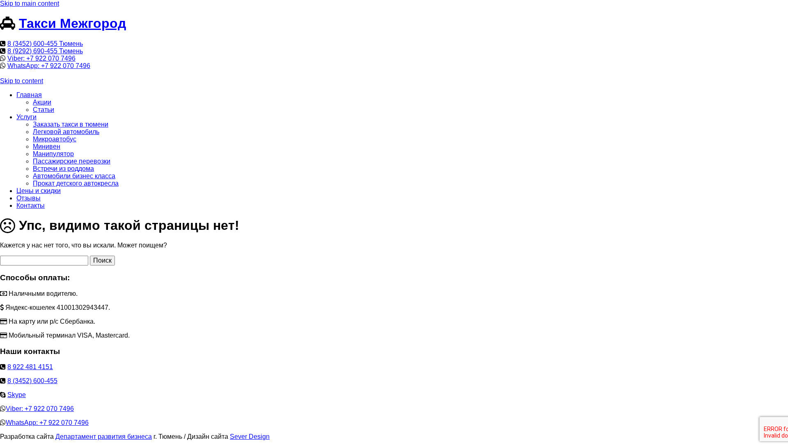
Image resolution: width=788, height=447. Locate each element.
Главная (29, 94)
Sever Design (250, 436)
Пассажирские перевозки (71, 161)
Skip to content (21, 80)
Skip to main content (29, 3)
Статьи (43, 109)
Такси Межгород (72, 23)
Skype (16, 394)
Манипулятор (53, 153)
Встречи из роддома (63, 168)
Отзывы (28, 198)
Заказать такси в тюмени (70, 124)
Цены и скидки (38, 190)
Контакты (30, 205)
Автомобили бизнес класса (74, 175)
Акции (42, 102)
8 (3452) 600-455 (32, 380)
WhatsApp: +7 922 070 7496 (48, 65)
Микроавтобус (54, 139)
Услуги (26, 116)
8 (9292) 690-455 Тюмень (45, 51)
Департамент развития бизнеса (103, 436)
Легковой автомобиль (66, 131)
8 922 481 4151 (30, 366)
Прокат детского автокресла (76, 183)
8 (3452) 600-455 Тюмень (45, 43)
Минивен (46, 146)
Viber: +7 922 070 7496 (41, 58)
